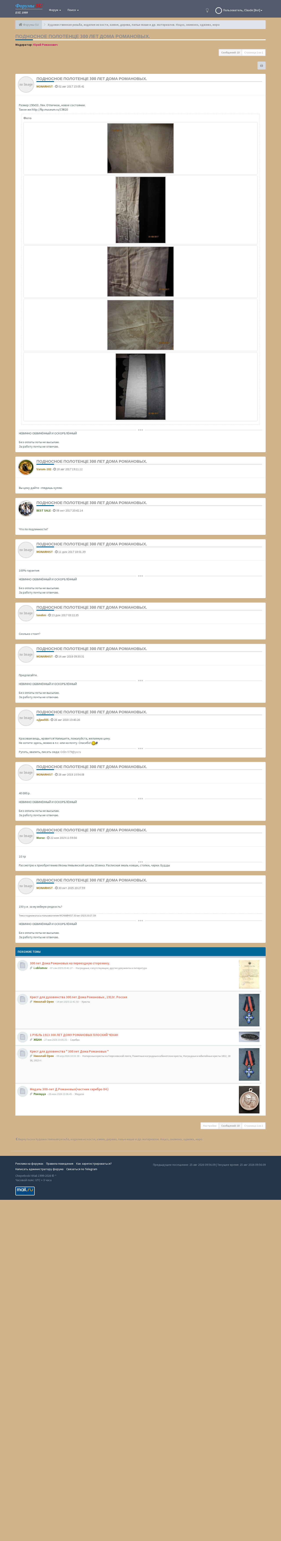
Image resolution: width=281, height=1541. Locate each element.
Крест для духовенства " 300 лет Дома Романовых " (69, 1051)
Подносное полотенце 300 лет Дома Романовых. (82, 36)
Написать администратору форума (39, 1169)
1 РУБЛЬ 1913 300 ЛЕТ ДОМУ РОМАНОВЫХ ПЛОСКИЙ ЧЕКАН (74, 1035)
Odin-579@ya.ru (70, 752)
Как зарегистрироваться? (94, 1164)
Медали (79, 1094)
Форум (54, 10)
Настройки (209, 1125)
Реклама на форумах (29, 1164)
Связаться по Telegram (81, 1169)
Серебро (74, 1039)
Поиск (72, 10)
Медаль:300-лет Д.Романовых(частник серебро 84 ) (69, 1089)
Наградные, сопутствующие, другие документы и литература (111, 968)
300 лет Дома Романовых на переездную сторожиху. (70, 963)
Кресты (86, 1001)
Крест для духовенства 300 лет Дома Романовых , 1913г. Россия (78, 997)
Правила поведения (59, 1164)
